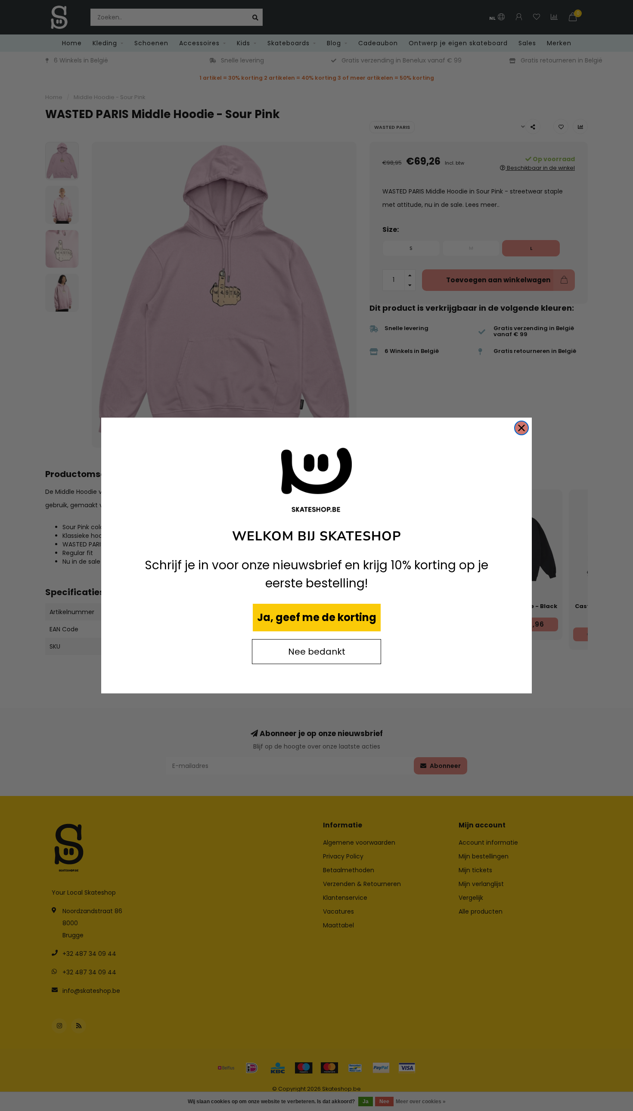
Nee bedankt (316, 652)
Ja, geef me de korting (316, 617)
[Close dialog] (521, 428)
